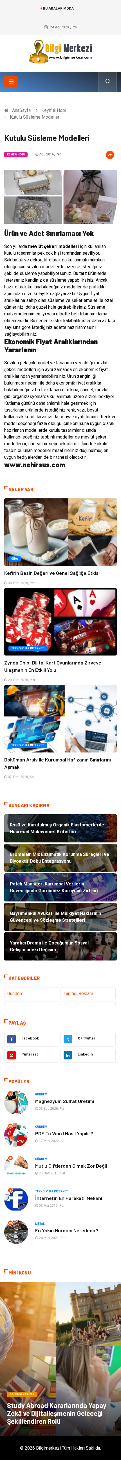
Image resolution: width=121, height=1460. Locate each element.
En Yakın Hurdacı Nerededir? (66, 1230)
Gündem (15, 993)
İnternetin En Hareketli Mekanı (68, 1198)
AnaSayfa (21, 110)
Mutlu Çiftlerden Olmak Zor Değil (71, 1166)
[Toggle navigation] (11, 81)
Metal (39, 1223)
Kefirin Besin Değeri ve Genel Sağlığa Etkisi (52, 573)
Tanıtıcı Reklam (78, 993)
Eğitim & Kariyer (22, 1394)
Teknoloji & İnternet (27, 648)
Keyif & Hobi (53, 110)
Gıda (14, 558)
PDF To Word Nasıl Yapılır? (64, 1133)
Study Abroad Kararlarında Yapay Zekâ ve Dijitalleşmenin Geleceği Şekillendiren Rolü (56, 1413)
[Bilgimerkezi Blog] (60, 51)
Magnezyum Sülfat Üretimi (64, 1101)
